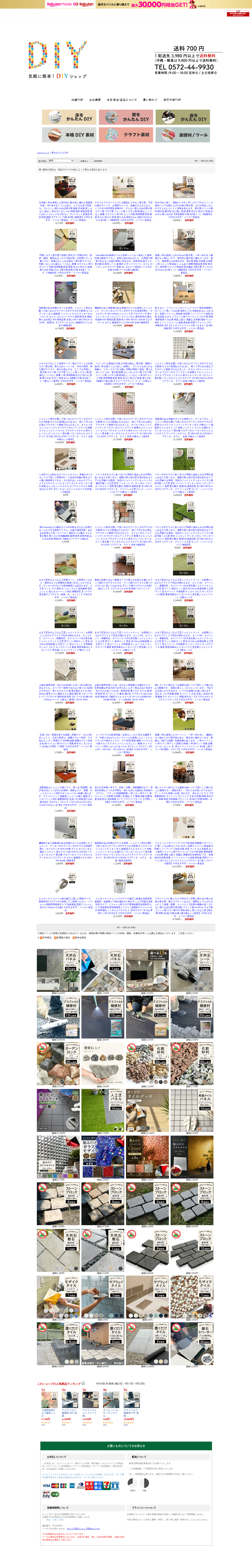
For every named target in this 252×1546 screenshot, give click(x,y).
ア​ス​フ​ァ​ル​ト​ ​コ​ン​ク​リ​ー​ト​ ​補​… (90, 1413)
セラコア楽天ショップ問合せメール (83, 1528)
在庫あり (84, 161)
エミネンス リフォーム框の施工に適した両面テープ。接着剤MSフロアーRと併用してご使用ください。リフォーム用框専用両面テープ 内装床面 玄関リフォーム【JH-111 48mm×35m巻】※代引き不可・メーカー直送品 (66, 904)
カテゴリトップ (43, 153)
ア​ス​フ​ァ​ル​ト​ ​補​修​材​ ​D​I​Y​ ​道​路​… (69, 1413)
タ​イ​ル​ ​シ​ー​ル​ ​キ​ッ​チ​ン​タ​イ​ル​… (111, 1413)
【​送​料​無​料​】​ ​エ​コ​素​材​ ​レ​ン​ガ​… (48, 1413)
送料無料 (98, 161)
